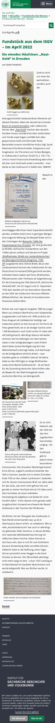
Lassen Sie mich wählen (27, 711)
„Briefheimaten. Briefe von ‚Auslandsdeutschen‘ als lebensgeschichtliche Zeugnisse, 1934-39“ (26, 260)
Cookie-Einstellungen (12, 665)
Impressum (7, 657)
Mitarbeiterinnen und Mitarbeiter (18, 623)
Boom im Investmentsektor (16, 125)
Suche (5, 653)
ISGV (4, 15)
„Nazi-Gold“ (20, 129)
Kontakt (6, 627)
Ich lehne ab (18, 718)
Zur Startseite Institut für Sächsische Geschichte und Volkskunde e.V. (15, 4)
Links (4, 644)
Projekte (6, 636)
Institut (5, 619)
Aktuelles (15, 15)
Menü (49, 4)
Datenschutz (8, 661)
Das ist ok (36, 718)
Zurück (6, 606)
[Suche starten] (51, 25)
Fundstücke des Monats (35, 15)
